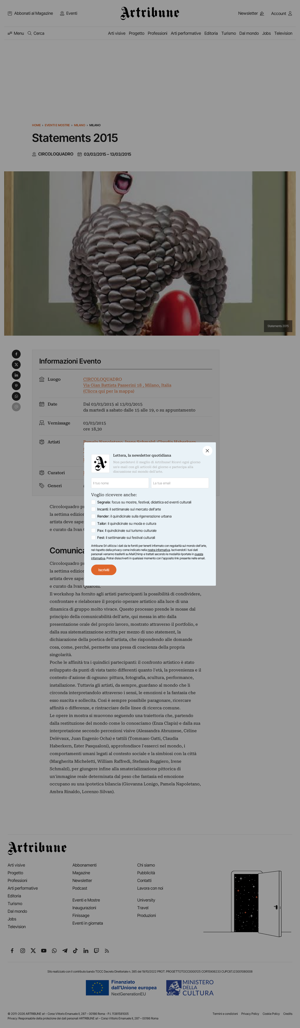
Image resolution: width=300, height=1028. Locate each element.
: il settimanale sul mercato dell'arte (129, 509)
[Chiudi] (207, 451)
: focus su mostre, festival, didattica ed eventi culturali (144, 502)
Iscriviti (103, 570)
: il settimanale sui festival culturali (126, 537)
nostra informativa (159, 550)
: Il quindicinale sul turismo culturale (127, 530)
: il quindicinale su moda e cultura (126, 523)
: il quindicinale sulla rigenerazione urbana (134, 516)
